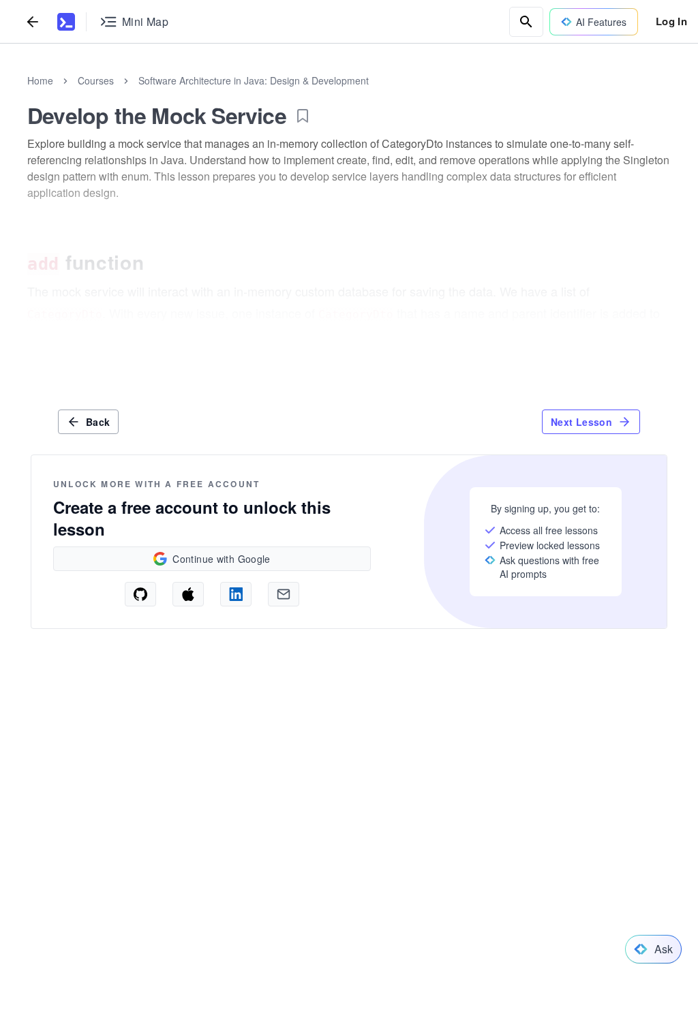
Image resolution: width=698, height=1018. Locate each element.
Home (40, 80)
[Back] (32, 21)
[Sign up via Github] (140, 594)
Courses (96, 80)
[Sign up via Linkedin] (236, 594)
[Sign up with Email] (283, 594)
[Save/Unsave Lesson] (303, 116)
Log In (671, 21)
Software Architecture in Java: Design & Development (253, 80)
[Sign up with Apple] (188, 594)
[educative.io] (66, 22)
